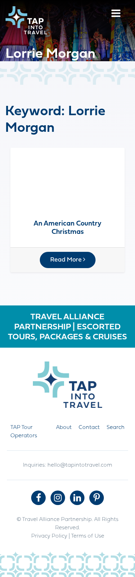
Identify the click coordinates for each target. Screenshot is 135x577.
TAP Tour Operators (23, 432)
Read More (66, 260)
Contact (89, 427)
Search (116, 427)
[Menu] (116, 14)
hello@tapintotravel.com (79, 465)
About (64, 427)
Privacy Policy (49, 536)
